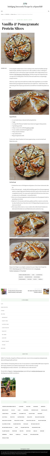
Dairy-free (5, 320)
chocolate (44, 410)
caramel (25, 410)
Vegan (3, 344)
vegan (25, 434)
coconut (13, 413)
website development (37, 371)
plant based (5, 431)
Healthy (26, 19)
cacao (13, 410)
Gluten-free (20, 19)
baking (28, 406)
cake (33, 274)
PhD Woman (16, 269)
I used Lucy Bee (30, 128)
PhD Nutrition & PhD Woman (21, 74)
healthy (29, 417)
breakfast (5, 410)
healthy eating (7, 420)
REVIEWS (3, 348)
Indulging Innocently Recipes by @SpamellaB (25, 6)
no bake (26, 424)
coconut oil (22, 413)
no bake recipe (35, 424)
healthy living (19, 420)
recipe (35, 279)
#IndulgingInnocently (24, 274)
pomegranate (22, 279)
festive (12, 417)
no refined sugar (7, 427)
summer (4, 434)
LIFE (2, 303)
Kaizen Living (6, 424)
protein (29, 279)
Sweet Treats (5, 341)
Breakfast (4, 317)
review (28, 431)
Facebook (37, 269)
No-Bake (4, 334)
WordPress (23, 453)
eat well (4, 417)
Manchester (17, 424)
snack (35, 431)
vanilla (40, 279)
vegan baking (34, 434)
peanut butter (25, 427)
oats (16, 427)
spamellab (3, 68)
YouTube (23, 271)
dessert (40, 413)
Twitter (11, 271)
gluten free (39, 274)
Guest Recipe (5, 327)
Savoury (4, 338)
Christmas (5, 413)
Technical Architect (19, 371)
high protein (42, 420)
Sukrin (42, 431)
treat (11, 434)
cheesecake (34, 410)
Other (2, 310)
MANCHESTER (4, 307)
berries (43, 406)
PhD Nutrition (36, 427)
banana (35, 406)
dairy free (32, 413)
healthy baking (40, 417)
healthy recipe (30, 420)
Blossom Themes (11, 453)
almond (21, 406)
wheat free (5, 437)
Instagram (16, 271)
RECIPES (30, 19)
